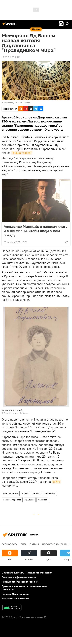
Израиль (36, 493)
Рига (23, 544)
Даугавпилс (50, 493)
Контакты (19, 572)
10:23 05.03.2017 (11, 57)
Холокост (42, 499)
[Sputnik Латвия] (10, 25)
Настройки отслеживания (15, 598)
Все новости (10, 544)
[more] (66, 241)
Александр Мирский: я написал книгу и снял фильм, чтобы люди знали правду (35, 230)
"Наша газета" (22, 153)
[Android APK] (12, 608)
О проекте (7, 572)
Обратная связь (20, 593)
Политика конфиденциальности (19, 577)
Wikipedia (8, 102)
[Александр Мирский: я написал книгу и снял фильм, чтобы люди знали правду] (36, 200)
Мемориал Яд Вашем (18, 413)
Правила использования (39, 572)
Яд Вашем (29, 499)
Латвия (25, 493)
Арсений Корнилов (12, 499)
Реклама (6, 593)
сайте (56, 482)
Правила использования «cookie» (20, 581)
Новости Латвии (10, 493)
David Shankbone (22, 102)
